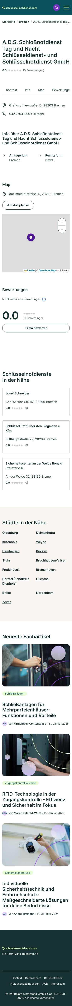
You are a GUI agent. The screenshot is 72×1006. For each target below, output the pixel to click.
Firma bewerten (36, 328)
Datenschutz (33, 978)
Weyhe (41, 542)
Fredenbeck (11, 570)
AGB (45, 983)
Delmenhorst (45, 533)
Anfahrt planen (18, 205)
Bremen (24, 21)
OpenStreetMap (47, 270)
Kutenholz (9, 542)
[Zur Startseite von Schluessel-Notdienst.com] (19, 7)
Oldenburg (10, 533)
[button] (56, 7)
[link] (36, 402)
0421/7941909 (19, 114)
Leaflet (31, 270)
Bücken (41, 551)
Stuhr (6, 560)
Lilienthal (42, 579)
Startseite (8, 21)
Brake (6, 593)
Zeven (6, 602)
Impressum (58, 983)
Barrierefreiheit (53, 978)
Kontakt (17, 978)
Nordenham (44, 593)
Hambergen (10, 551)
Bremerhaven (46, 570)
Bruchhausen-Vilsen (51, 560)
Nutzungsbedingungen (24, 983)
